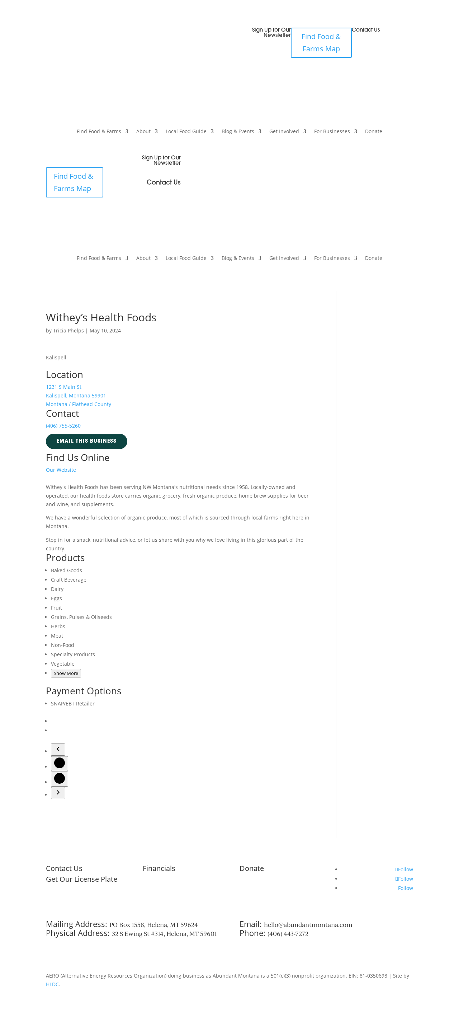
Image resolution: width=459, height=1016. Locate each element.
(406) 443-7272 (288, 933)
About (143, 132)
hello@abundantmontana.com (308, 924)
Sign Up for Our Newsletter (271, 33)
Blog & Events (238, 132)
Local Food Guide (186, 132)
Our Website (61, 469)
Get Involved (284, 132)
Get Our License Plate (81, 879)
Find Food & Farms (99, 132)
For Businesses (332, 132)
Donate (373, 132)
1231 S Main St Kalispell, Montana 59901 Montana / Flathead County (78, 395)
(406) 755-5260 (63, 425)
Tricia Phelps (68, 330)
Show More (66, 673)
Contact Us (366, 30)
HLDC (52, 984)
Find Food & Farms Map (321, 42)
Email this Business (87, 441)
